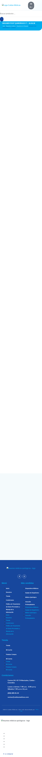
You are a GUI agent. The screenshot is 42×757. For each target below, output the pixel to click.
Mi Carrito (9, 650)
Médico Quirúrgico (31, 597)
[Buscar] (1, 19)
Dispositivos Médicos (31, 588)
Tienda (8, 596)
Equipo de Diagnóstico (32, 593)
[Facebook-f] (19, 576)
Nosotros (9, 592)
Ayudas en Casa (14, 744)
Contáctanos (10, 600)
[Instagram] (24, 576)
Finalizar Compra (11, 654)
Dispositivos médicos (11, 26)
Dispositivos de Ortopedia (22, 26)
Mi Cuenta (9, 659)
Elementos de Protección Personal (21, 747)
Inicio (4, 26)
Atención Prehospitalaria (17, 741)
